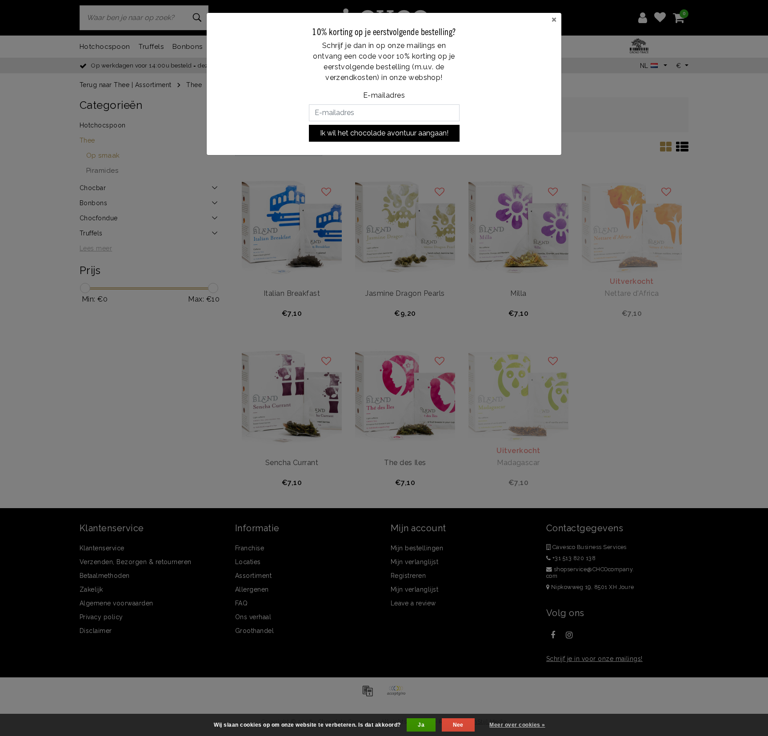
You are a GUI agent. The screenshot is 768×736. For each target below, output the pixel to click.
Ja (421, 725)
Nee (458, 725)
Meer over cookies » (517, 725)
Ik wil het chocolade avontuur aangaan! (384, 133)
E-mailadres (384, 95)
